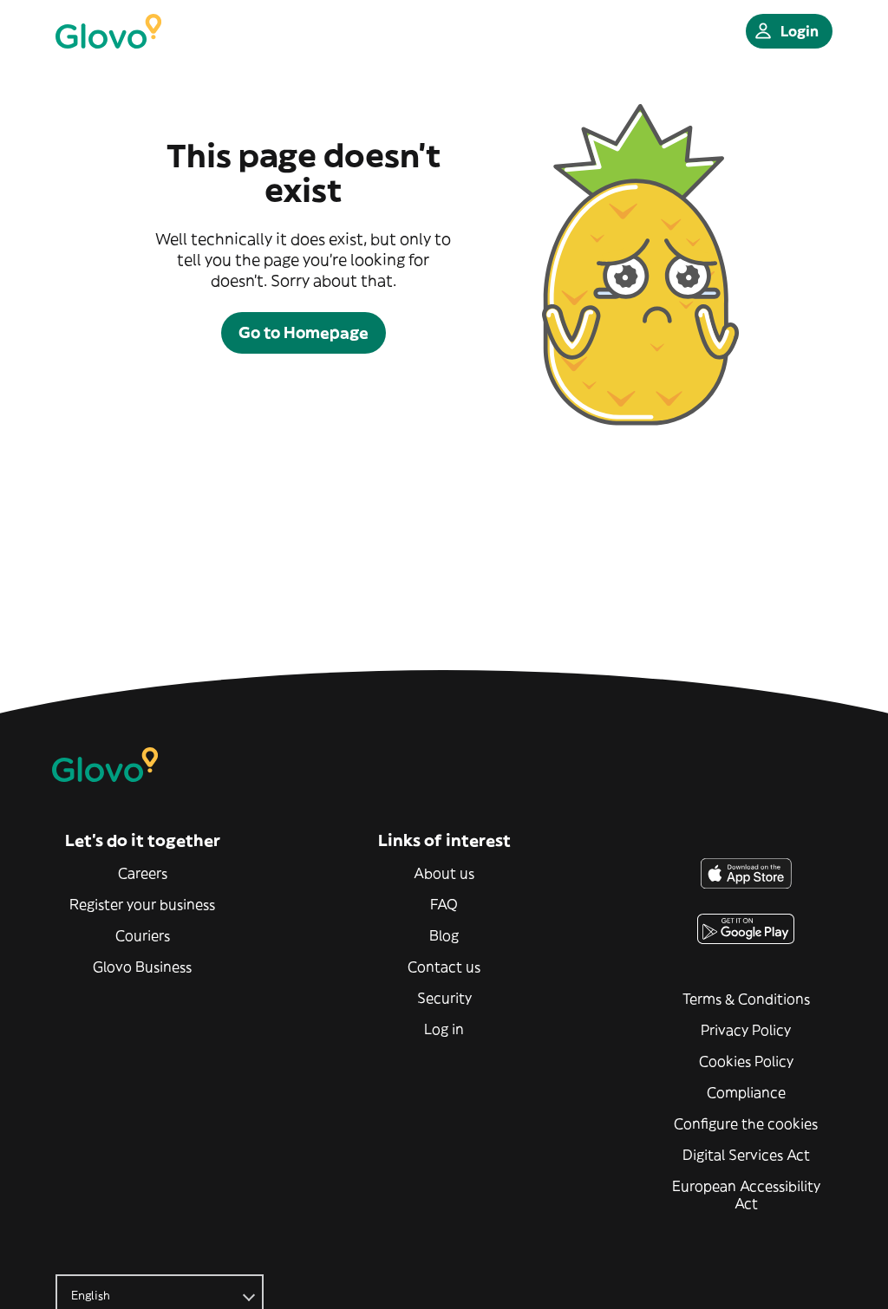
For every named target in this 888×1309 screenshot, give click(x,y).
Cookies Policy (746, 1061)
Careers (142, 873)
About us (444, 873)
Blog (444, 935)
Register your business (142, 904)
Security (444, 997)
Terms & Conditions (746, 998)
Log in (444, 1029)
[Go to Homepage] (108, 31)
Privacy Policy (746, 1030)
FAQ (444, 904)
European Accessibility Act (746, 1194)
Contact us (444, 966)
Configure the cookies (746, 1123)
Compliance (746, 1092)
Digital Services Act (746, 1154)
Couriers (142, 935)
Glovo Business (142, 966)
